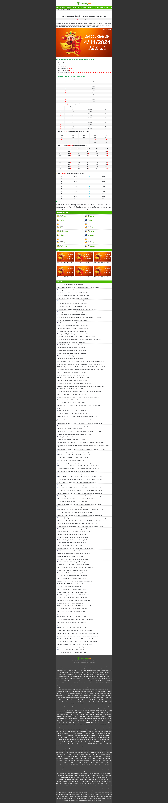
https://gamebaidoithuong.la (88, 710)
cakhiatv (99, 678)
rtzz (90, 787)
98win (97, 756)
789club (103, 668)
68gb (65, 708)
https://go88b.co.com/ (94, 699)
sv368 (60, 672)
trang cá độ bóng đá (86, 668)
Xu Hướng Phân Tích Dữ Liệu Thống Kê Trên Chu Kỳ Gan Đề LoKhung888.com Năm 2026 (79, 312)
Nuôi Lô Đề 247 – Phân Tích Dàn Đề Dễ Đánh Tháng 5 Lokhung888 (74, 553)
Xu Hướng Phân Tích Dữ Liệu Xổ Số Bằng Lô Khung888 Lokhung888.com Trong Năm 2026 (79, 339)
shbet (99, 712)
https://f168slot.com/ (78, 684)
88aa (73, 794)
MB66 (72, 682)
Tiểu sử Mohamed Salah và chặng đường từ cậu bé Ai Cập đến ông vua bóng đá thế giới (78, 397)
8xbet (110, 722)
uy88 (58, 733)
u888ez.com (88, 720)
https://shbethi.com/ (107, 693)
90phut (81, 701)
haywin (82, 743)
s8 (92, 731)
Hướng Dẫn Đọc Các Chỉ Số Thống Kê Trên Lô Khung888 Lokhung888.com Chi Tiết (77, 416)
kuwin (92, 739)
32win (86, 741)
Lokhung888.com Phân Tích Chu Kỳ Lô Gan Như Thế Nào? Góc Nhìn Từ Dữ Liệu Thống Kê (79, 487)
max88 (68, 682)
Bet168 (109, 687)
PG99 (109, 682)
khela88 (90, 754)
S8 (110, 666)
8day (78, 695)
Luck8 (89, 741)
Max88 (93, 689)
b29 (102, 697)
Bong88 (74, 689)
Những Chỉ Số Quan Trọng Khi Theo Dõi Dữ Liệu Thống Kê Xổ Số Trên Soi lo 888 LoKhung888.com (81, 496)
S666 (61, 760)
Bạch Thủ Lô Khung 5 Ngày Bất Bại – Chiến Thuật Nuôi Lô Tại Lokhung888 (75, 619)
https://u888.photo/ (81, 703)
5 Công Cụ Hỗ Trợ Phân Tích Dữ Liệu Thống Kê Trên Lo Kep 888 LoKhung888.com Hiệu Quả (80, 479)
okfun (93, 777)
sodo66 (107, 727)
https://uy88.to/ (85, 733)
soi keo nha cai (67, 731)
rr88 (92, 695)
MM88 (87, 676)
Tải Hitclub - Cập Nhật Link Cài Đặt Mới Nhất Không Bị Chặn (72, 306)
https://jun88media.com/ (90, 756)
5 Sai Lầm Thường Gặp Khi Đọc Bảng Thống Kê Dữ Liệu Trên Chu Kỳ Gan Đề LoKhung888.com (80, 463)
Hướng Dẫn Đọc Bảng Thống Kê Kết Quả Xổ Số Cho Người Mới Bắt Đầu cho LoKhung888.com (80, 515)
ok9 (89, 697)
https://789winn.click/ (87, 771)
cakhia (78, 701)
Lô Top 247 (90, 7)
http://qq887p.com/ (67, 794)
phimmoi (109, 781)
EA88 (78, 720)
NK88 (75, 708)
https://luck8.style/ (61, 737)
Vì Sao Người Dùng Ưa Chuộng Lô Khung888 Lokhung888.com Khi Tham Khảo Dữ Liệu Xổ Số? (80, 369)
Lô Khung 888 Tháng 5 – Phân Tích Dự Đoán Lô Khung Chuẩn (72, 540)
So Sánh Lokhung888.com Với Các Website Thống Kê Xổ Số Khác (73, 474)
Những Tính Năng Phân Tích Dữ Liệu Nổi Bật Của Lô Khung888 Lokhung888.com (77, 498)
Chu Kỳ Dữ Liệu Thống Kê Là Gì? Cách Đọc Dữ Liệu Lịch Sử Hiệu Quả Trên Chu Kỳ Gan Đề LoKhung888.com (84, 518)
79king (73, 693)
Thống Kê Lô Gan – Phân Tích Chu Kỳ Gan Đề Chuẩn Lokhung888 (73, 564)
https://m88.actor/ (103, 722)
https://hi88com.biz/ (60, 722)
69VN (58, 796)
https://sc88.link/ (101, 718)
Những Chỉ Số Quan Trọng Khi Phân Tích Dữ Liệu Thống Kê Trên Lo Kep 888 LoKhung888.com (80, 493)
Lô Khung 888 (59, 22)
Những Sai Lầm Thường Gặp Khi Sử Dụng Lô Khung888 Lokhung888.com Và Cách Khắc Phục (80, 431)
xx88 (71, 676)
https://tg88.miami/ (62, 779)
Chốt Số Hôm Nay (73, 13)
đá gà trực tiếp (59, 697)
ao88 (100, 666)
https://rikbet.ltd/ (105, 678)
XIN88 (77, 748)
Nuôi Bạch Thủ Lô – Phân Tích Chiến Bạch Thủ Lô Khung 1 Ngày (73, 627)
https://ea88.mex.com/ (77, 718)
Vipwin (97, 724)
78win (111, 670)
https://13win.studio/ (69, 737)
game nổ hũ (88, 703)
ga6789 (84, 695)
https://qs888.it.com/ (107, 764)
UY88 (60, 731)
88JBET (106, 777)
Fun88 (79, 670)
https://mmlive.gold (70, 710)
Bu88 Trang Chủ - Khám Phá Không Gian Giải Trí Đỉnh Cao (72, 372)
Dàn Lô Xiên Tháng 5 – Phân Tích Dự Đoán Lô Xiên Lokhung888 (73, 537)
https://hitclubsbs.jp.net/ (68, 687)
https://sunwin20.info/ (80, 741)
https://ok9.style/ (97, 745)
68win (89, 739)
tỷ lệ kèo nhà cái (79, 668)
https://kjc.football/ (68, 689)
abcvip (109, 790)
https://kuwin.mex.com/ (79, 781)
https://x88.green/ (93, 712)
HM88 (94, 714)
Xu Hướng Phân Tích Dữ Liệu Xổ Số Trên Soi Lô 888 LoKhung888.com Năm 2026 (77, 336)
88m (102, 666)
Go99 (107, 754)
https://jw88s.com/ (71, 748)
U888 (81, 706)
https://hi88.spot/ (67, 800)
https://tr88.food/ (102, 754)
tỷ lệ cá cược (93, 668)
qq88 (78, 714)
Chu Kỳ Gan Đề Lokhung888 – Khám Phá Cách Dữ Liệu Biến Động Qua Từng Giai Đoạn (78, 287)
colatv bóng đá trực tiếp (104, 674)
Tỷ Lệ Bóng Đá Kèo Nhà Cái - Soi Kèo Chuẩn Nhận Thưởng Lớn (73, 298)
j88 (102, 720)
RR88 (95, 676)
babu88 (94, 754)
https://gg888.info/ (71, 792)
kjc (65, 724)
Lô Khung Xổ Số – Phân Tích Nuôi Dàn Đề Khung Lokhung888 (72, 570)
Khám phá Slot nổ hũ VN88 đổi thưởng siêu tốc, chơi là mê (71, 439)
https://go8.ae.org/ (62, 739)
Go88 (108, 666)
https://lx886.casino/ (90, 769)
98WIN (108, 735)
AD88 (101, 729)
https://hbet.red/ (88, 718)
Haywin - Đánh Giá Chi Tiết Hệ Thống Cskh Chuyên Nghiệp (72, 408)
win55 (84, 766)
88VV (83, 783)
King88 (72, 785)
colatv (85, 674)
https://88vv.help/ (79, 771)
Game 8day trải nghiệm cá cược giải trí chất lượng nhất (71, 460)
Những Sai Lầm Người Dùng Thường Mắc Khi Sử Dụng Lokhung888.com (75, 454)
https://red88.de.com (104, 741)
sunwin (87, 714)
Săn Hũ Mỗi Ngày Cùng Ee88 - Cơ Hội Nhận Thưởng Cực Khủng (73, 295)
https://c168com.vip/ (62, 771)
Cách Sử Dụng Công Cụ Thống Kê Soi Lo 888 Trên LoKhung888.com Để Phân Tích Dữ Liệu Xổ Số (81, 509)
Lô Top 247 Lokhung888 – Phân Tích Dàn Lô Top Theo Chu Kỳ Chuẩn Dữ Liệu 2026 (77, 641)
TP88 (80, 779)
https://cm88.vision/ (61, 691)
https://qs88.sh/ (59, 785)
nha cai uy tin (77, 680)
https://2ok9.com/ (101, 691)
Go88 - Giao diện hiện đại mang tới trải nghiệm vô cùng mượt (72, 314)
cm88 (65, 693)
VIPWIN (90, 737)
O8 (75, 716)
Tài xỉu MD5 (109, 680)
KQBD (60, 792)
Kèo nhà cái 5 (98, 680)
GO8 (92, 787)
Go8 (68, 781)
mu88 (96, 708)
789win (78, 682)
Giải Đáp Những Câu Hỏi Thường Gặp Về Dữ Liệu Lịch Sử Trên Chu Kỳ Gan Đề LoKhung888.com (81, 361)
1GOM (58, 682)
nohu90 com (83, 798)
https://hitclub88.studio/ (62, 727)
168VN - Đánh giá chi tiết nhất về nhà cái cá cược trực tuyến (72, 350)
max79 (68, 743)
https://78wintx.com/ (75, 697)
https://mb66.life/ (70, 674)
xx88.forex (79, 754)
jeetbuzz (82, 754)
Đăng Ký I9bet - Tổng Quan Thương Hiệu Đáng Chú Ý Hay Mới (73, 333)
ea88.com (58, 790)
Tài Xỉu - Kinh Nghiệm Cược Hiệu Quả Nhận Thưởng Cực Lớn (72, 303)
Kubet (73, 716)
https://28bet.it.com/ (104, 779)
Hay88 (101, 714)
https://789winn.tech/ (96, 773)
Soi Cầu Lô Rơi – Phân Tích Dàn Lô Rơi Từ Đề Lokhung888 (72, 551)
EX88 (111, 729)
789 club (82, 724)
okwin (78, 773)
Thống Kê (97, 7)
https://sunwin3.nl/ (82, 748)
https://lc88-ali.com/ (72, 727)
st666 (99, 775)
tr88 (64, 752)
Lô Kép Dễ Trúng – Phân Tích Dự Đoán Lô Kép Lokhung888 (72, 542)
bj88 (108, 722)
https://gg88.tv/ (97, 781)
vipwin (77, 769)
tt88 (85, 708)
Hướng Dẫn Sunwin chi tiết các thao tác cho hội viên (70, 428)
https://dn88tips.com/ (84, 773)
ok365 (63, 796)
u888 (77, 703)
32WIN (99, 766)
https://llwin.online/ (105, 798)
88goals (103, 680)
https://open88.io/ (93, 785)
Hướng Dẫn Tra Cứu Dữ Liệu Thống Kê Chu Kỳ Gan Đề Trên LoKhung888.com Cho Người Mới (80, 504)
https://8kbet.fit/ (86, 790)
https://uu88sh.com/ (65, 762)
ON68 (58, 720)
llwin (71, 743)
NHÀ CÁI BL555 (98, 771)
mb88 (88, 708)
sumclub (80, 712)
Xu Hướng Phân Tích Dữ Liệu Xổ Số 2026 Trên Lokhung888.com (73, 290)
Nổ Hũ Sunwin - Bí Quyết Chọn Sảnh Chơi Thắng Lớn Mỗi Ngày (73, 328)
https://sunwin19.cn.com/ (90, 682)
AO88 (61, 766)
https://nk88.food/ (75, 766)
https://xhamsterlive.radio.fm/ (66, 666)
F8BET (74, 783)
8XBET (80, 666)
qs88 (98, 722)
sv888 (95, 750)
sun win (63, 720)
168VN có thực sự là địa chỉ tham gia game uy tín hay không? (72, 353)
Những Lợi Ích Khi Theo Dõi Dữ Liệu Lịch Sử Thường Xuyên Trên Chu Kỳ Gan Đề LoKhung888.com (81, 386)
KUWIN (65, 781)
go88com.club (82, 729)
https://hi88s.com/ (59, 670)
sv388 (82, 670)
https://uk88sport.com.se (61, 743)
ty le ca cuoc (83, 680)
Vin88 (108, 724)
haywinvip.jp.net (88, 729)
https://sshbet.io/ (100, 693)
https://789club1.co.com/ (103, 699)
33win (70, 691)
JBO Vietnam (98, 798)
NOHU (64, 785)
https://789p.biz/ (77, 737)
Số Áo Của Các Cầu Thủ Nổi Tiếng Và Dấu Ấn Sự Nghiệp (71, 402)
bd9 (97, 754)
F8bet (83, 699)
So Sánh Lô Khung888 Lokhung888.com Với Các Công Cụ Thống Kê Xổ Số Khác (77, 452)
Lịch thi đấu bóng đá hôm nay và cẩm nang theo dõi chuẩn (71, 344)
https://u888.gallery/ (104, 716)
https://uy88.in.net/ (68, 718)
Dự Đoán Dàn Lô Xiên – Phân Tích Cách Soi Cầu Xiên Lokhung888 (74, 600)
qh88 (107, 731)
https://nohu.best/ (73, 739)
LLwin (92, 718)
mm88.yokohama (82, 756)
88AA (97, 775)
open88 (72, 684)
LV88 (91, 758)
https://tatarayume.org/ (70, 758)
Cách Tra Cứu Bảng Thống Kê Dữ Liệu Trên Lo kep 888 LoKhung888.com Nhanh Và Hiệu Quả (80, 507)
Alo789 (83, 672)
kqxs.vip (97, 716)
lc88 (65, 733)
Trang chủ (67, 13)
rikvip (110, 701)
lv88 (62, 733)
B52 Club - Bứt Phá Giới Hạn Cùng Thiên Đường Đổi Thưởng (72, 410)
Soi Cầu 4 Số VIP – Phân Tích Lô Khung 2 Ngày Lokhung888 (72, 562)
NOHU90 (84, 712)
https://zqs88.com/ (107, 775)
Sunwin (77, 666)
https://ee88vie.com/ (105, 670)
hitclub (73, 666)
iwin (106, 680)
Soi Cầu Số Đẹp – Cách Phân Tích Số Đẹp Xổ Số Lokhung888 (72, 575)
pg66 (61, 745)
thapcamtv (75, 676)
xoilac (78, 676)
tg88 (80, 708)
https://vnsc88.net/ (100, 703)
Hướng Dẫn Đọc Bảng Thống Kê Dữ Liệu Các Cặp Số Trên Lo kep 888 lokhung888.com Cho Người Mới (82, 520)
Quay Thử (102, 7)
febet (57, 758)
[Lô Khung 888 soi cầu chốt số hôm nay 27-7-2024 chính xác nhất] (84, 271)
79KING (105, 781)
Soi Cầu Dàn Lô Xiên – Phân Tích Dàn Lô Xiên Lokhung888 (72, 622)
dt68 (101, 684)
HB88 (67, 798)
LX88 (98, 739)
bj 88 (86, 716)
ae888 (77, 689)
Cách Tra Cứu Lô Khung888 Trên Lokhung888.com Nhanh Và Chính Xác (75, 512)
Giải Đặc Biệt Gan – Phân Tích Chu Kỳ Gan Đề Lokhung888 (72, 616)
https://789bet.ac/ (60, 781)
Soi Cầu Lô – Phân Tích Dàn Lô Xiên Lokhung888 (69, 586)
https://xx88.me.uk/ (68, 678)
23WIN (81, 714)
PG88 (106, 687)
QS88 (109, 716)
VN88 (71, 741)
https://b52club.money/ (86, 689)
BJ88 (92, 764)
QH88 (109, 771)
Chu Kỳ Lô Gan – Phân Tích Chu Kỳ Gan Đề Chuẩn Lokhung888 (73, 597)
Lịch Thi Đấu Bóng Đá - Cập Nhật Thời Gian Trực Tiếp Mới (71, 388)
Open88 (97, 714)
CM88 (97, 682)
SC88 (58, 769)
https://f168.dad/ (97, 706)
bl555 (109, 748)
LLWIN (94, 691)
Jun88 (66, 684)
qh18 (110, 745)
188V (108, 794)
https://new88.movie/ (79, 691)
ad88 (89, 764)
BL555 (75, 714)
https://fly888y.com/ (96, 729)
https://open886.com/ (87, 684)
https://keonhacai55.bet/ (76, 672)
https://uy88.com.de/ (60, 718)
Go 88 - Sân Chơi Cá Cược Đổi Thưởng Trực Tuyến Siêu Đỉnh (72, 413)
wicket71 (87, 754)
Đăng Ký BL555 (101, 800)
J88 (98, 750)
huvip (72, 750)
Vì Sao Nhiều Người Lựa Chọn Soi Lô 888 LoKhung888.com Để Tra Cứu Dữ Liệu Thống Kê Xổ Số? (81, 366)
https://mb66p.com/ (92, 672)
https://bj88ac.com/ (59, 729)
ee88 (95, 716)
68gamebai (109, 714)
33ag (98, 735)
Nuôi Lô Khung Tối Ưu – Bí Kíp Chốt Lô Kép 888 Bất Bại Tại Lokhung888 (75, 644)
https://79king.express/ (104, 676)
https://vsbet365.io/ (61, 735)
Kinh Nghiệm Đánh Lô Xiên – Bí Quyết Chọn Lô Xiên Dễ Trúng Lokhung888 (75, 548)
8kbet (60, 712)
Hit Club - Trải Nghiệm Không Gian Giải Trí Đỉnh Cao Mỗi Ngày (72, 380)
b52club (107, 668)
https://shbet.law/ (59, 695)
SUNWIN (67, 712)
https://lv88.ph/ (90, 781)
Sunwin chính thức (74, 731)
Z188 (95, 769)
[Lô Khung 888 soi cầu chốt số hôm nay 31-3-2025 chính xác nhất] (102, 271)
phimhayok (103, 695)
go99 (67, 708)
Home (57, 7)
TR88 (65, 729)
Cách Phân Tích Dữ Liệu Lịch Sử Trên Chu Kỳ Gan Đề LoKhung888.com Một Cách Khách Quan (80, 490)
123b (103, 708)
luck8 (110, 708)
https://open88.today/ (96, 684)
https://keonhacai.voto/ (78, 687)
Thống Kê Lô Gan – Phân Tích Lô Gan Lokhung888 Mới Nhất (72, 592)
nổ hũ (107, 682)
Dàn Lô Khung (76, 7)
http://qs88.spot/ (82, 769)
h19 (66, 756)
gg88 (109, 737)
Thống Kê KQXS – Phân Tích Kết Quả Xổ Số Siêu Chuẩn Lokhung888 (74, 605)
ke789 (59, 710)
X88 (90, 748)
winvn (95, 727)
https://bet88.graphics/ (102, 689)
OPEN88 (106, 708)
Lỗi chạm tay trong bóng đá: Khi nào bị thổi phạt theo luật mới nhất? (73, 399)
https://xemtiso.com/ (90, 666)
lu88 (95, 779)
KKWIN (95, 766)
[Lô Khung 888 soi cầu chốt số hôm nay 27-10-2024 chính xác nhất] (65, 257)
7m (108, 752)
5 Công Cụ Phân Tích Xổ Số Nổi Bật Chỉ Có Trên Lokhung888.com (73, 501)
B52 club (65, 682)
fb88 (74, 703)
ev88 (109, 695)
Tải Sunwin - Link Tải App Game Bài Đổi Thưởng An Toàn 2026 (73, 292)
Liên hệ (86, 663)
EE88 (95, 666)
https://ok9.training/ (102, 762)
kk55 (85, 743)
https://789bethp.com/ (63, 706)
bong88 (110, 710)
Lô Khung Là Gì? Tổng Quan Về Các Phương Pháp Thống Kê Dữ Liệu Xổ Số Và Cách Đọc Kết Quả (81, 529)
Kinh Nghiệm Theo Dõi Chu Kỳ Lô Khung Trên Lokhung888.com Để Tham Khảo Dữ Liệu (78, 485)
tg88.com (110, 787)
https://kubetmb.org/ (74, 756)
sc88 (106, 691)
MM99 (90, 733)
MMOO (91, 714)
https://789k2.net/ (70, 754)
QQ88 (62, 794)
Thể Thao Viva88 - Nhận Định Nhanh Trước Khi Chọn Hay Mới (72, 375)
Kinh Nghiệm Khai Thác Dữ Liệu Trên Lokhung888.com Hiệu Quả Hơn (74, 383)
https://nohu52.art (73, 724)
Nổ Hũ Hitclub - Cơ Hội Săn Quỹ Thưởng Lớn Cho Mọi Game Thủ (73, 377)
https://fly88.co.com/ (75, 706)
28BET (105, 752)
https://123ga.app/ (77, 745)
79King (90, 691)
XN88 (58, 760)
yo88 (111, 695)
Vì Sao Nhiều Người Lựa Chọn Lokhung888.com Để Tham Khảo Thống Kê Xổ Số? (77, 309)
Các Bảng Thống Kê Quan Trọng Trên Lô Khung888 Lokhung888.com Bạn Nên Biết (77, 471)
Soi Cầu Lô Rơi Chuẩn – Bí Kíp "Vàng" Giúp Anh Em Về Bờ (72, 652)
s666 (79, 764)
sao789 (75, 695)
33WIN (88, 712)
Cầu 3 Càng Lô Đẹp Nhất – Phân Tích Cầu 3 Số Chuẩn (71, 625)
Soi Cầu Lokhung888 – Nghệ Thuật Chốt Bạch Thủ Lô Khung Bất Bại (74, 649)
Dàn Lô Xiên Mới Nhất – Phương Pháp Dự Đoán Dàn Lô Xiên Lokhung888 (75, 567)
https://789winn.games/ (89, 792)
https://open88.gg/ (91, 800)
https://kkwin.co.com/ (80, 722)
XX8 (85, 764)
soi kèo (98, 676)
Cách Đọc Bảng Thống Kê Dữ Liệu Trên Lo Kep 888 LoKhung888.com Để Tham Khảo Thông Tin (80, 465)
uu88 (96, 689)
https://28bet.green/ (101, 743)
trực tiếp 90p (68, 735)
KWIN (65, 754)
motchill (109, 756)
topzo (105, 666)
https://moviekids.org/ (104, 710)
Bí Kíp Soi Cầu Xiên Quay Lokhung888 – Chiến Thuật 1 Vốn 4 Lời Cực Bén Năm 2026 (78, 636)
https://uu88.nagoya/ (61, 716)
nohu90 (92, 703)
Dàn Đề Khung (84, 7)
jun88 (84, 701)
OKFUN (103, 777)
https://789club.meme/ (103, 756)
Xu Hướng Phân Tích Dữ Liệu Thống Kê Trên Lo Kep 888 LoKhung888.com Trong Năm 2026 (79, 317)
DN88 (67, 752)
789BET (88, 693)
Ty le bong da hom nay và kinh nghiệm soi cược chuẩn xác (71, 347)
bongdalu (72, 680)
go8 (98, 708)
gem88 (82, 693)
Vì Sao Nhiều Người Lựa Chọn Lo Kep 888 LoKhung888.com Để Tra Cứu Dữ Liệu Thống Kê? (80, 364)
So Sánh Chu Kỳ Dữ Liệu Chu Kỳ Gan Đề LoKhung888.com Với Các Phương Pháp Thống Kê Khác (81, 442)
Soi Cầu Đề (69, 7)
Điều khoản (90, 663)
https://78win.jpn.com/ (82, 775)
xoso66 (70, 672)
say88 (65, 722)
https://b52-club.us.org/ (89, 750)
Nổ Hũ (68, 739)
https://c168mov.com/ (89, 706)
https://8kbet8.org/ (69, 695)
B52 (81, 710)
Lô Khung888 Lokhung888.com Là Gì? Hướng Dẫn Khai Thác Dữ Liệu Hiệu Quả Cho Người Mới (80, 526)
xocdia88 (101, 727)
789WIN (94, 790)
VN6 (68, 779)
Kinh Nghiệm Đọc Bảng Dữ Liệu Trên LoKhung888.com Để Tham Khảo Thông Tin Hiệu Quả (79, 468)
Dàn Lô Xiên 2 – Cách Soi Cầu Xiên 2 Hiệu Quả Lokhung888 (72, 611)
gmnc (57, 703)
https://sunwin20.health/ (84, 760)
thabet (95, 737)
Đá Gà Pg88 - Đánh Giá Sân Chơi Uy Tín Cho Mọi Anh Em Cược (73, 323)
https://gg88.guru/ (97, 701)
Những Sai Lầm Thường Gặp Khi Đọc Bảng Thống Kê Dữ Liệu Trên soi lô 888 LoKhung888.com (80, 405)
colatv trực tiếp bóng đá (78, 674)
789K (66, 787)
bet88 (96, 678)
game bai (64, 668)
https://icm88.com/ (75, 699)
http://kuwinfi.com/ (105, 750)
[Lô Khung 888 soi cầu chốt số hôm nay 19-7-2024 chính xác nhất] (84, 257)
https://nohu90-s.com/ (75, 760)
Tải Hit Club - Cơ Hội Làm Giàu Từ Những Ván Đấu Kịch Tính (72, 331)
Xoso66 (103, 682)
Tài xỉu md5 (97, 783)
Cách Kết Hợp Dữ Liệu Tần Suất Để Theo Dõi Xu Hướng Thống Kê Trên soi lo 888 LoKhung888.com (81, 426)
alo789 (84, 666)
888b (72, 745)
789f (86, 722)
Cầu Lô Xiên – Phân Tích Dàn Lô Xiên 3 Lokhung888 (70, 572)
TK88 (107, 760)
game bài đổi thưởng (84, 796)
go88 (84, 682)
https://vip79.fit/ (83, 678)
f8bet (85, 693)
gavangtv (64, 703)
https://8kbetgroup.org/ (78, 790)
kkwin (59, 752)
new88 (88, 735)
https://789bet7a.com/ (89, 727)
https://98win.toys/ (84, 737)
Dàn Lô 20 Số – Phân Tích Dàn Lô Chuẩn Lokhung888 (70, 545)
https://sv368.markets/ (85, 745)
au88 (70, 708)
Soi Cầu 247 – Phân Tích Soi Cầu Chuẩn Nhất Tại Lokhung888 (72, 608)
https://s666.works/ (95, 733)
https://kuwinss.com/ (61, 773)
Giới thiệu (82, 663)
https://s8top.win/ (98, 792)
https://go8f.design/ (70, 714)
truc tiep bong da (70, 670)
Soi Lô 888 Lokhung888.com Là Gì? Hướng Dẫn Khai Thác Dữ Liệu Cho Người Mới (77, 523)
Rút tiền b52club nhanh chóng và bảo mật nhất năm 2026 (71, 358)
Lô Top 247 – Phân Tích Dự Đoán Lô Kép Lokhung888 (70, 583)
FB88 (72, 703)
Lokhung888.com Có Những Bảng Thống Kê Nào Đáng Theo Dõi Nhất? (74, 434)
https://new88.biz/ (101, 687)
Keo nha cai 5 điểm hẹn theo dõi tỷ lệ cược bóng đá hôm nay (72, 356)
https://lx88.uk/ (90, 798)
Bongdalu (97, 796)
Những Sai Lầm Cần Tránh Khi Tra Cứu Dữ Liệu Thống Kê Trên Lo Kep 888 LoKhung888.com (80, 423)
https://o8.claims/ (69, 777)
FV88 (95, 724)
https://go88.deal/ (60, 687)
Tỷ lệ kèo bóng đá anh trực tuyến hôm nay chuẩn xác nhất (71, 342)
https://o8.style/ (97, 695)
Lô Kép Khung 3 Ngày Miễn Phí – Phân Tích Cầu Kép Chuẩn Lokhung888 (75, 630)
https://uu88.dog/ (99, 760)
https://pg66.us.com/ (60, 684)
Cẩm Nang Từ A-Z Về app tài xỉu (65, 436)
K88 (97, 779)
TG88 (95, 739)
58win (107, 697)
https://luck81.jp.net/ (107, 769)
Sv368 (86, 672)
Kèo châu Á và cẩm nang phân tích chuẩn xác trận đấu (70, 284)
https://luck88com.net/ (80, 800)
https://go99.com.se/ (81, 739)
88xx (73, 708)
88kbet (72, 773)
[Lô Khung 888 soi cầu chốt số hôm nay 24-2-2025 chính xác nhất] (65, 271)
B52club (74, 733)
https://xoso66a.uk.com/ (67, 766)
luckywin (109, 718)
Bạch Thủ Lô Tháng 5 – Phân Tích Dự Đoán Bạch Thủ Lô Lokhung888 (74, 531)
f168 (96, 691)
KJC (58, 680)
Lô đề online (68, 697)
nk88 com (89, 777)
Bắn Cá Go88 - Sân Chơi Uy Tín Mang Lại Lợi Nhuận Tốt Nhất (72, 320)
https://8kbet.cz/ (70, 790)
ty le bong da (96, 710)
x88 (106, 695)
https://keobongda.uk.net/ (107, 783)
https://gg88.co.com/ (90, 687)
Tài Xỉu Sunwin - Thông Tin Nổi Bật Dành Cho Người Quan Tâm (73, 457)
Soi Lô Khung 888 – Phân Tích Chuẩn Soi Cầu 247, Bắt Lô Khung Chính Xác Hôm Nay (78, 638)
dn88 (74, 769)
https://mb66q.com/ (62, 674)
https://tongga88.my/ (102, 731)
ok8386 (95, 718)
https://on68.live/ (75, 743)
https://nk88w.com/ (80, 750)
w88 (89, 796)
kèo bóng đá (73, 800)
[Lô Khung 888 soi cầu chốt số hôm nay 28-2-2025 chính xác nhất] (102, 257)
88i (97, 666)
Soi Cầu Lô (62, 7)
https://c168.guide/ (69, 769)
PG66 (106, 718)
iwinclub (110, 668)
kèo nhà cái (72, 668)
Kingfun (67, 720)
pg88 (104, 796)
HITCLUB (104, 724)
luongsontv (91, 676)
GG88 (100, 682)
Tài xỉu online (100, 748)
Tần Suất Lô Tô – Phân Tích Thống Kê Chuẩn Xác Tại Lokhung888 (73, 614)
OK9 (62, 693)
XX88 (81, 676)
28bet (71, 722)
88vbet (90, 766)
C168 (88, 691)
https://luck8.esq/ (105, 739)
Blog (107, 7)
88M (109, 785)
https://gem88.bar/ (76, 678)
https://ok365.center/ (60, 678)
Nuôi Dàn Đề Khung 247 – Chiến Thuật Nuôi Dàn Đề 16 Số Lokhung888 (75, 581)
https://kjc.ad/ (71, 752)
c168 (81, 697)
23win (60, 689)
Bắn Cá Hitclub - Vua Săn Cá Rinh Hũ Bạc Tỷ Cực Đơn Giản (72, 394)
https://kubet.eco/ (95, 752)
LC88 (93, 771)
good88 (78, 762)
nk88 (89, 716)
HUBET (70, 733)
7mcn (88, 680)
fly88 (105, 706)
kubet (98, 737)
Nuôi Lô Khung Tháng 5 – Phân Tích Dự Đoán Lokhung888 (72, 534)
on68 (111, 785)
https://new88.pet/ (82, 731)
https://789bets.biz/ (90, 701)
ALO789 (91, 693)
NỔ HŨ (83, 697)
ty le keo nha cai (93, 735)
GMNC (73, 691)
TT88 (87, 739)
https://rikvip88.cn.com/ (60, 756)
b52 (100, 752)
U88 (106, 735)
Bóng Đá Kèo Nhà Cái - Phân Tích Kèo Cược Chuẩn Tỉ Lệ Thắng (73, 301)
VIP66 (108, 672)
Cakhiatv (70, 775)
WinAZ (105, 766)
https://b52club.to (60, 708)
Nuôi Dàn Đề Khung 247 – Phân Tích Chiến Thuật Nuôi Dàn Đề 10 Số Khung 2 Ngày (78, 633)
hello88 (66, 745)
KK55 (107, 748)
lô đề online (99, 668)
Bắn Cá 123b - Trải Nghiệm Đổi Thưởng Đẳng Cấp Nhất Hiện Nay (73, 325)
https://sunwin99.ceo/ (107, 684)
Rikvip (65, 670)
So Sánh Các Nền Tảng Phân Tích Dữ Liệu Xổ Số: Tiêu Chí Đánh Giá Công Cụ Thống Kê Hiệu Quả (81, 449)
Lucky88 (90, 762)
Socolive (58, 745)
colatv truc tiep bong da (91, 674)
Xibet (93, 779)
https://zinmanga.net (96, 670)
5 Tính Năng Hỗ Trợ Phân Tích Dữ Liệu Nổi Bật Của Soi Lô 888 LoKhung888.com (77, 482)
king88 (85, 758)
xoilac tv (75, 670)
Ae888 (81, 682)
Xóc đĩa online (92, 680)
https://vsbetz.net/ (107, 733)
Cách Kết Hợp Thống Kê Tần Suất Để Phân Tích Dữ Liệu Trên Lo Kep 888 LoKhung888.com (79, 391)
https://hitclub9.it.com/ (61, 714)
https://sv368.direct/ (88, 670)
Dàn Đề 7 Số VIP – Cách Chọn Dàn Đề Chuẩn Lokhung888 (72, 589)
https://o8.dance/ (62, 777)
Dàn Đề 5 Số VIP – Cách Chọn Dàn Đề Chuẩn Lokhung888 (72, 578)
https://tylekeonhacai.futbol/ (64, 676)
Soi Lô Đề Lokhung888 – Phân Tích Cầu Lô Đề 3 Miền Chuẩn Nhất (73, 594)
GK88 (97, 762)
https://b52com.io (99, 758)
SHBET (58, 666)
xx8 (87, 764)
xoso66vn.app (79, 733)
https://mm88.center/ (67, 699)
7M (94, 796)
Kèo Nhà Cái (72, 720)
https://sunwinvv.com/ (81, 716)
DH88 (74, 798)
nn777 (64, 695)
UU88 (67, 733)
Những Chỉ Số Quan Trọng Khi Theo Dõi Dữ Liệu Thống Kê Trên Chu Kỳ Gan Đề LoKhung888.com (81, 476)
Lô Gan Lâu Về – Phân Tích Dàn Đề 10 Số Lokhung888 (71, 556)
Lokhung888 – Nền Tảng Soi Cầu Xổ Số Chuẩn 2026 (70, 603)
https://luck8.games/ (64, 741)
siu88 (87, 695)
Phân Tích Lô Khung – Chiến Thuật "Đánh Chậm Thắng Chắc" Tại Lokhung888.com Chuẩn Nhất (80, 647)
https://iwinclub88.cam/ (60, 750)
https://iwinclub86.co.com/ (61, 701)
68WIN (81, 720)
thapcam (68, 703)
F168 (71, 693)
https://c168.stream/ (60, 764)
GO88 (70, 712)
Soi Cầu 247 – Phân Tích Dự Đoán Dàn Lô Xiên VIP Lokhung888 (73, 559)
